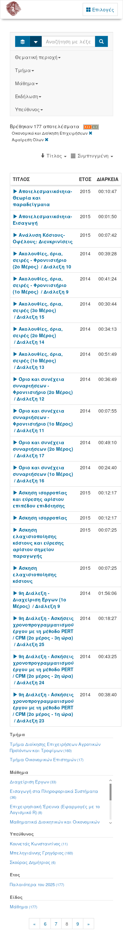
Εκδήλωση (26, 96)
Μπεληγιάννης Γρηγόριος (41, 853)
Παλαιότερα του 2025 (37, 884)
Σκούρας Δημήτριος (33, 862)
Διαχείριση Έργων (33, 781)
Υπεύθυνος (27, 109)
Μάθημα (25, 83)
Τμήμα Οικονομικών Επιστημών (47, 759)
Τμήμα (23, 70)
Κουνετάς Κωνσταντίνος (39, 843)
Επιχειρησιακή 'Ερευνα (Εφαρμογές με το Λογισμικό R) (55, 809)
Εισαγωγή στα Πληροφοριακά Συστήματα (54, 794)
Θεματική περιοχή (36, 57)
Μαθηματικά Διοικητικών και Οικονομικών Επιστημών (54, 825)
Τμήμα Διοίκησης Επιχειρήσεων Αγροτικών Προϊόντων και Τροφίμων (55, 747)
